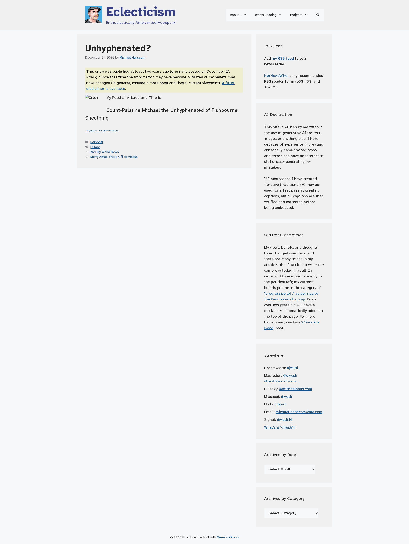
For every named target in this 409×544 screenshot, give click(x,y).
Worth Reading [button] (265, 15)
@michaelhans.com (295, 389)
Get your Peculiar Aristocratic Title (101, 130)
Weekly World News (104, 152)
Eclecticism (141, 12)
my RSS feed (283, 58)
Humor (95, 147)
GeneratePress (228, 537)
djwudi (292, 367)
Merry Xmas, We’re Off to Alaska (114, 157)
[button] (318, 15)
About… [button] (235, 15)
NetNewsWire (275, 75)
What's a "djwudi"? (279, 427)
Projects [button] (296, 15)
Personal (96, 142)
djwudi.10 (285, 419)
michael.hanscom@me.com (299, 412)
